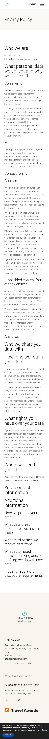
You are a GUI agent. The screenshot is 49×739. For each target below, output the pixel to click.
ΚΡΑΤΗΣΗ (33, 4)
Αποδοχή (8, 735)
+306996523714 (12, 655)
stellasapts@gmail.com (16, 659)
